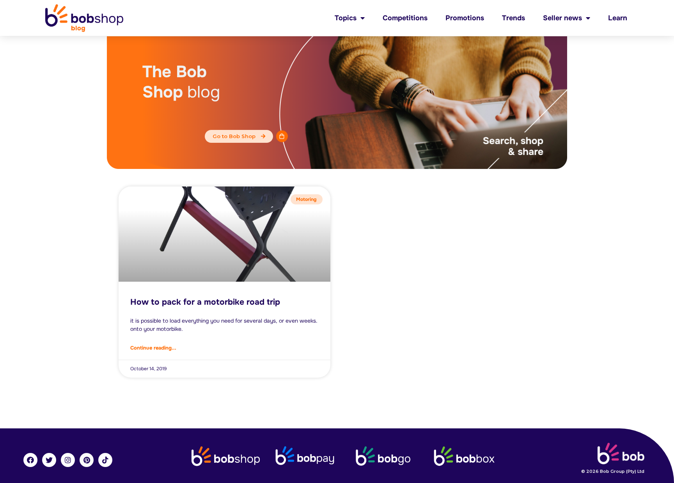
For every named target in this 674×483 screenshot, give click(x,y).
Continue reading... (153, 347)
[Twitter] (49, 460)
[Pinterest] (87, 460)
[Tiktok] (105, 460)
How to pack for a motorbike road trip (205, 302)
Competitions (405, 18)
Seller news (562, 18)
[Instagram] (68, 460)
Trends (513, 18)
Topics (346, 18)
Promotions (464, 18)
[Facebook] (30, 460)
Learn (617, 18)
